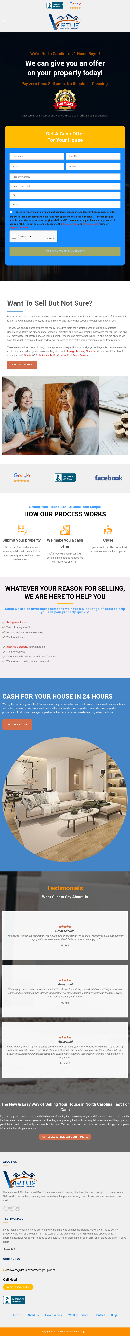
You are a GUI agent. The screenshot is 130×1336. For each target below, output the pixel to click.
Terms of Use (70, 224)
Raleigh (71, 351)
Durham (80, 351)
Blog (114, 1315)
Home (17, 1315)
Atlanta (27, 355)
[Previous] (8, 415)
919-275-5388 (20, 1287)
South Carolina (80, 355)
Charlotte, (91, 351)
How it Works (53, 1315)
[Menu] (4, 22)
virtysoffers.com (19, 227)
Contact (100, 1315)
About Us (33, 1315)
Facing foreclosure (16, 622)
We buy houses (11, 704)
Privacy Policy (90, 224)
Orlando (61, 355)
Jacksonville (45, 355)
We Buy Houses (78, 1315)
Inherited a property (17, 646)
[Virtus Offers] (65, 21)
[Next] (122, 415)
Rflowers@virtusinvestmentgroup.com (31, 1270)
